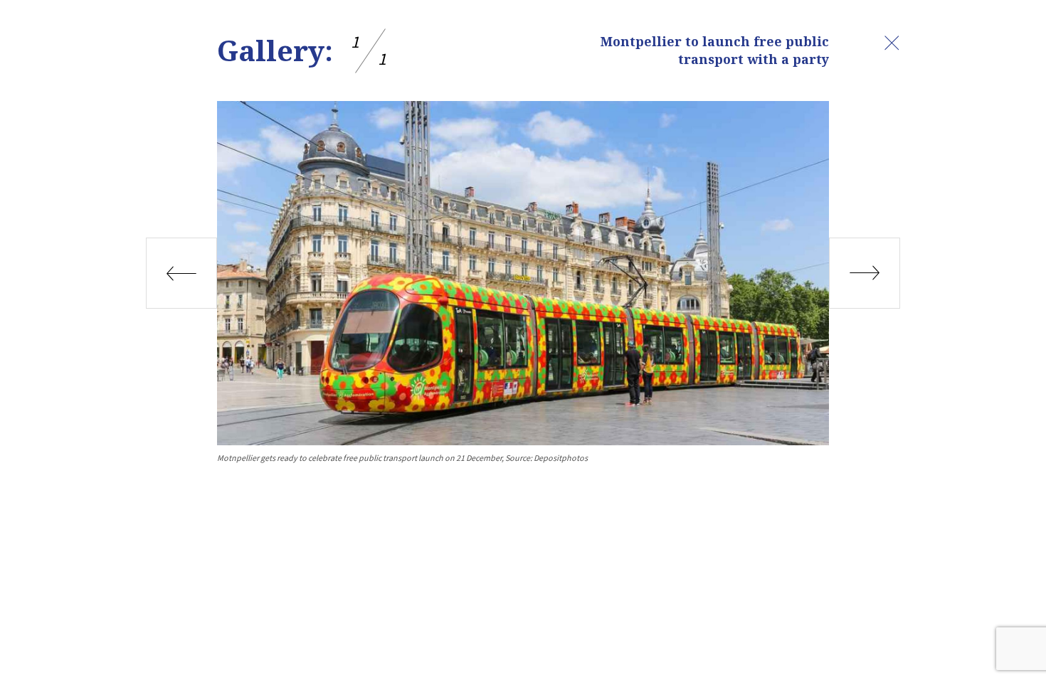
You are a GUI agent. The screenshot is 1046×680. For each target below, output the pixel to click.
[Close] (891, 42)
